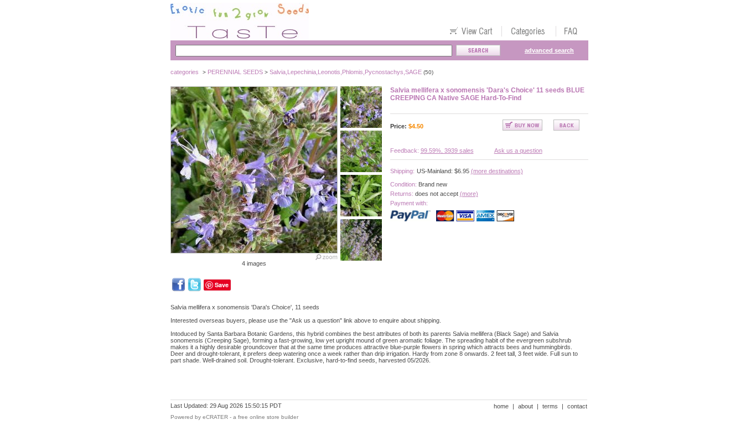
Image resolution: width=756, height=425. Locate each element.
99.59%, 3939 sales (447, 150)
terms (550, 406)
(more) (469, 193)
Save (222, 285)
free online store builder (268, 417)
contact (577, 406)
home (501, 406)
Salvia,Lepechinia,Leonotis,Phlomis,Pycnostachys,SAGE (346, 72)
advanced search (549, 50)
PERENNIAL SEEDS (235, 72)
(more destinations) (497, 171)
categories (184, 72)
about (525, 406)
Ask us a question (518, 150)
